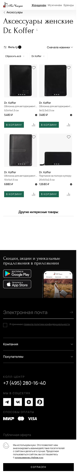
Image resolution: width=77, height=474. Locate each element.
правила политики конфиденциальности (47, 324)
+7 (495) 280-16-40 (24, 383)
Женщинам (39, 5)
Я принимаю (39, 324)
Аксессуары (15, 12)
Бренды (69, 5)
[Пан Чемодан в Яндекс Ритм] (40, 402)
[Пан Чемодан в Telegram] (7, 402)
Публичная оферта (17, 435)
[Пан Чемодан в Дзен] (29, 402)
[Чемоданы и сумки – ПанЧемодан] (13, 5)
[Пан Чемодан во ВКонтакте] (18, 402)
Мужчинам (55, 5)
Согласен (38, 467)
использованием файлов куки (29, 457)
